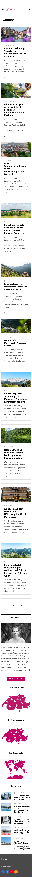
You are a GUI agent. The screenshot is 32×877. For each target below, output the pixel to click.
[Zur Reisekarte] (14, 769)
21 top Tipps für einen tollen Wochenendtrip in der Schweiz (22, 797)
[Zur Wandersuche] (16, 703)
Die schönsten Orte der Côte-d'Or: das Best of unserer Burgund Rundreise (14, 228)
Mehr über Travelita (16, 679)
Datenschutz (6, 867)
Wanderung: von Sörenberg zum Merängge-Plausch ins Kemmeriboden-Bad (15, 397)
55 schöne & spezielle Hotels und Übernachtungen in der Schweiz (22, 809)
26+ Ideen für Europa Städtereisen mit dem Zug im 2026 (22, 821)
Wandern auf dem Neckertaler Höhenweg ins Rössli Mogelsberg (15, 512)
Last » (17, 608)
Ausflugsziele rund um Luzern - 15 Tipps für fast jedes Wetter (22, 832)
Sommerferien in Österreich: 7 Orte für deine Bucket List (15, 286)
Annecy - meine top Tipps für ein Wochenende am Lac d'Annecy (15, 52)
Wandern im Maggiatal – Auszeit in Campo (15, 343)
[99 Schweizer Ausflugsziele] (14, 736)
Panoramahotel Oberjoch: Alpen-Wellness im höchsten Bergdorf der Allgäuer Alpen (15, 570)
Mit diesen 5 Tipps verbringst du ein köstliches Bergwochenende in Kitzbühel (14, 110)
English (4, 859)
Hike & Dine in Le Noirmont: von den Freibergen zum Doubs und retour (14, 453)
